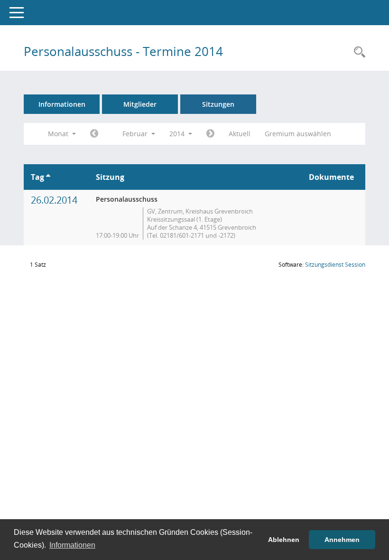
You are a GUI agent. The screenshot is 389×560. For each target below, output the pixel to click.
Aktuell (239, 133)
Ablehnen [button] (283, 539)
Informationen (61, 104)
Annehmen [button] (342, 539)
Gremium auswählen (298, 133)
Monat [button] (59, 133)
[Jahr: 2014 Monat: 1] (94, 133)
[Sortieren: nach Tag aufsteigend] (48, 177)
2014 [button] (177, 133)
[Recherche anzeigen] (357, 52)
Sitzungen (218, 104)
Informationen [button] (72, 545)
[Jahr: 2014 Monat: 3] (210, 133)
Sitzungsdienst (335, 265)
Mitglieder (140, 104)
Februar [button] (135, 133)
